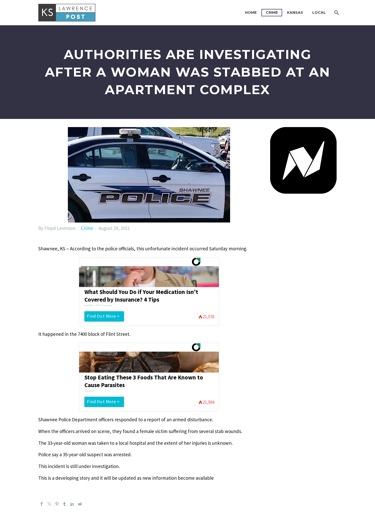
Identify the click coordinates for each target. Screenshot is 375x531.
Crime (272, 12)
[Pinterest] (57, 504)
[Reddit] (80, 504)
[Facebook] (42, 504)
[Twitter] (49, 504)
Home (251, 12)
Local (319, 12)
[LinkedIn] (72, 504)
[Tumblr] (64, 504)
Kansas (295, 12)
